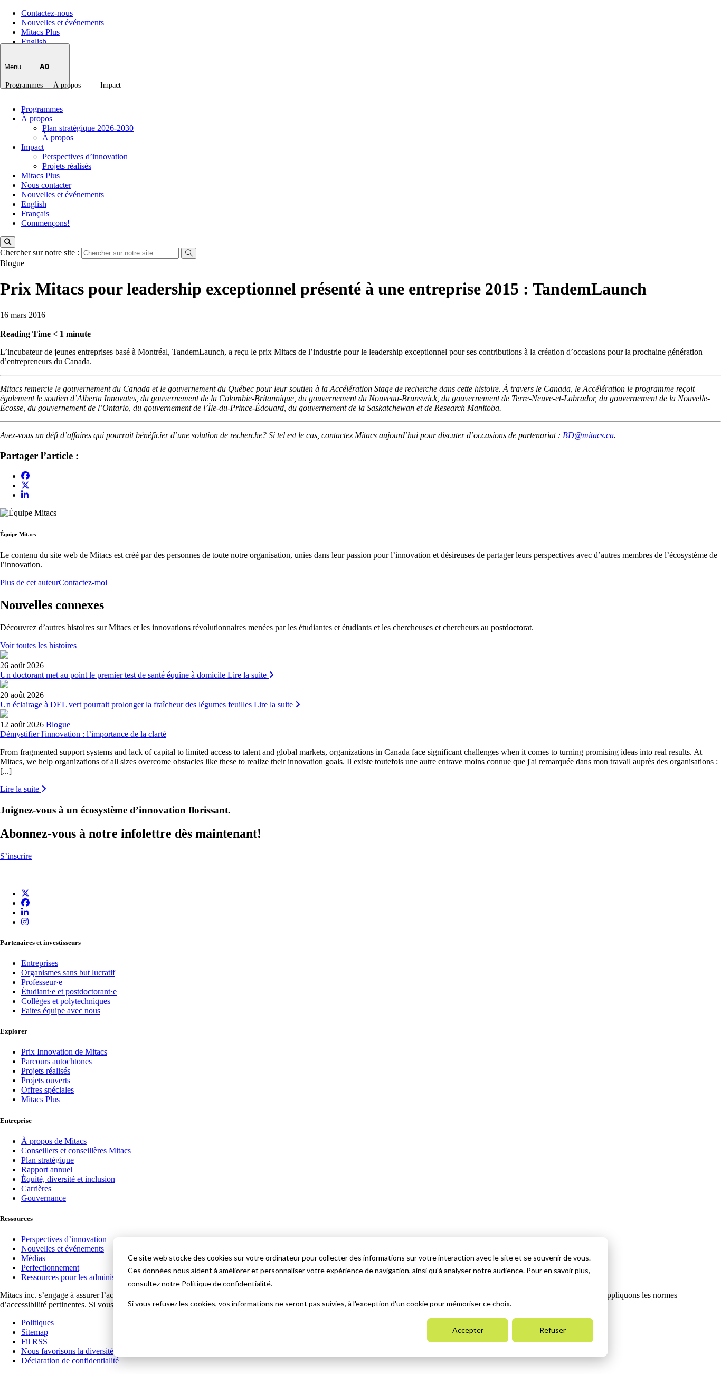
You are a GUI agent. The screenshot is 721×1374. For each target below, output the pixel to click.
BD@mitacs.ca (588, 435)
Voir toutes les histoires (38, 645)
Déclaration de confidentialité (70, 1360)
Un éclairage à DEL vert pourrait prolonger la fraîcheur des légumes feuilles (126, 704)
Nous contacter (46, 185)
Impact (110, 85)
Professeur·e (41, 982)
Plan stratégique (47, 1159)
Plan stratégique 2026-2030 (88, 128)
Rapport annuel (46, 1169)
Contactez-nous (47, 12)
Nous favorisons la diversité (67, 1351)
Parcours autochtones (56, 1061)
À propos (67, 85)
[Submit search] (188, 253)
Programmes (24, 85)
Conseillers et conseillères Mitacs (76, 1150)
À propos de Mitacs (54, 1140)
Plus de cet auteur (29, 582)
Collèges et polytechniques (65, 1001)
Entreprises (39, 963)
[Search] (7, 242)
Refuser (552, 1329)
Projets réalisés (66, 166)
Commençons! (45, 223)
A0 (44, 66)
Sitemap (34, 1332)
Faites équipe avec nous (60, 1010)
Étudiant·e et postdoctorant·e (69, 991)
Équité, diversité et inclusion (68, 1178)
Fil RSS (34, 1341)
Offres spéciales (47, 1089)
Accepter (467, 1329)
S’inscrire (16, 855)
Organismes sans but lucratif (68, 972)
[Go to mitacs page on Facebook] (25, 475)
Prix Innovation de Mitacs (64, 1051)
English (33, 41)
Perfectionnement (50, 1267)
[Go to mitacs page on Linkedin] (25, 494)
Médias (33, 1258)
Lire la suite (248, 674)
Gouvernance (43, 1197)
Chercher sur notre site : (40, 252)
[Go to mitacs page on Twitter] (25, 485)
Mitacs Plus (40, 31)
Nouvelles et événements (62, 22)
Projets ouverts (45, 1080)
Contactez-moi (83, 582)
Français (35, 213)
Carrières (36, 1188)
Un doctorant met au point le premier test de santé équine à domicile (113, 674)
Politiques (37, 1322)
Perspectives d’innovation (85, 156)
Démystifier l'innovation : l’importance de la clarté (83, 733)
